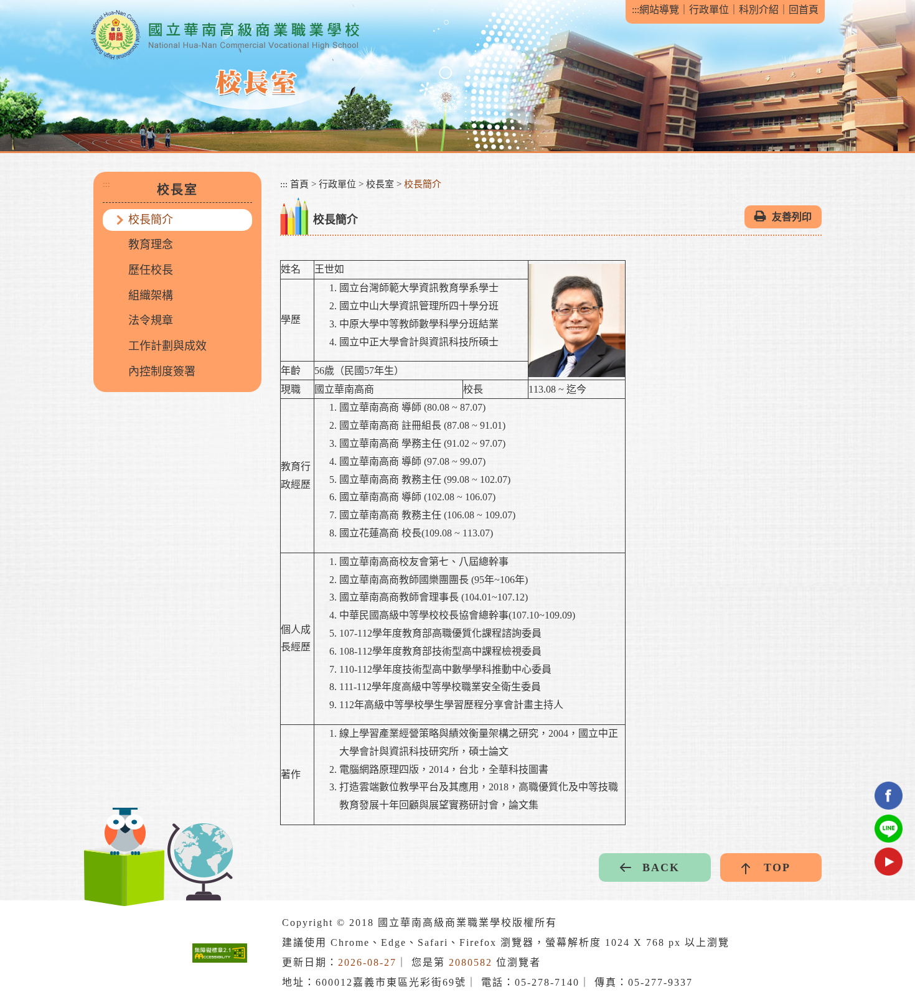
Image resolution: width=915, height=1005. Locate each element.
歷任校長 (150, 270)
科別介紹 (759, 9)
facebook (889, 796)
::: (635, 9)
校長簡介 (150, 219)
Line (889, 829)
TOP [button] (777, 867)
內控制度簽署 (161, 371)
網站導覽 (659, 9)
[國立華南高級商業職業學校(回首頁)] (224, 35)
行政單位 (709, 9)
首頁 (299, 184)
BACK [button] (661, 867)
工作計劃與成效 (167, 346)
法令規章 (150, 320)
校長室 (380, 184)
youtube (889, 862)
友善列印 (792, 217)
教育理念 (150, 244)
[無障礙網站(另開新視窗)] (219, 953)
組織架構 (150, 295)
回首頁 (804, 9)
